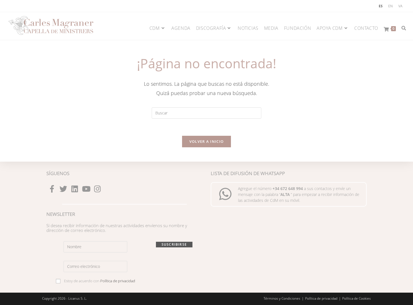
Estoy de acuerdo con (99, 280)
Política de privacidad (117, 280)
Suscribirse (174, 244)
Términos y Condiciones (282, 298)
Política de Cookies (356, 298)
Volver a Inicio (206, 141)
